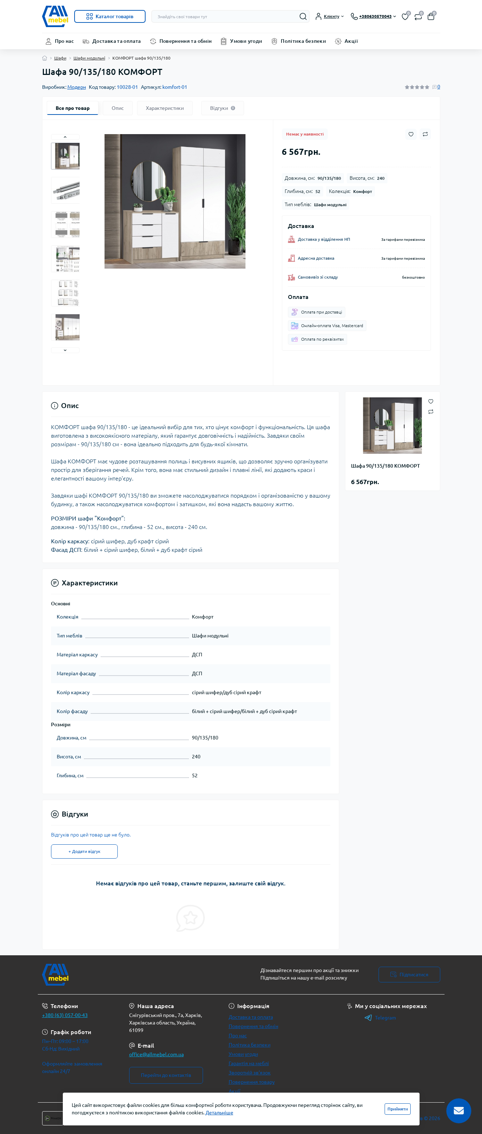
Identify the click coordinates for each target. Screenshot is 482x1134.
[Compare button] (425, 134)
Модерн (76, 87)
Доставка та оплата (116, 41)
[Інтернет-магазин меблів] (139, 975)
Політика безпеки (303, 41)
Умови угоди (246, 41)
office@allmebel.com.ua (156, 1054)
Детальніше (219, 1112)
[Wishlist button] (411, 134)
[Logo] (55, 16)
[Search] (303, 16)
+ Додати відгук (84, 851)
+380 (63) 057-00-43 (65, 1015)
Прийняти (397, 1109)
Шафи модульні (89, 58)
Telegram (385, 1018)
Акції (351, 41)
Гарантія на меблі (249, 1063)
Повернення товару (252, 1082)
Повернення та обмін (185, 41)
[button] (65, 137)
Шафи (60, 58)
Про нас (64, 41)
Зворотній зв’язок (250, 1072)
